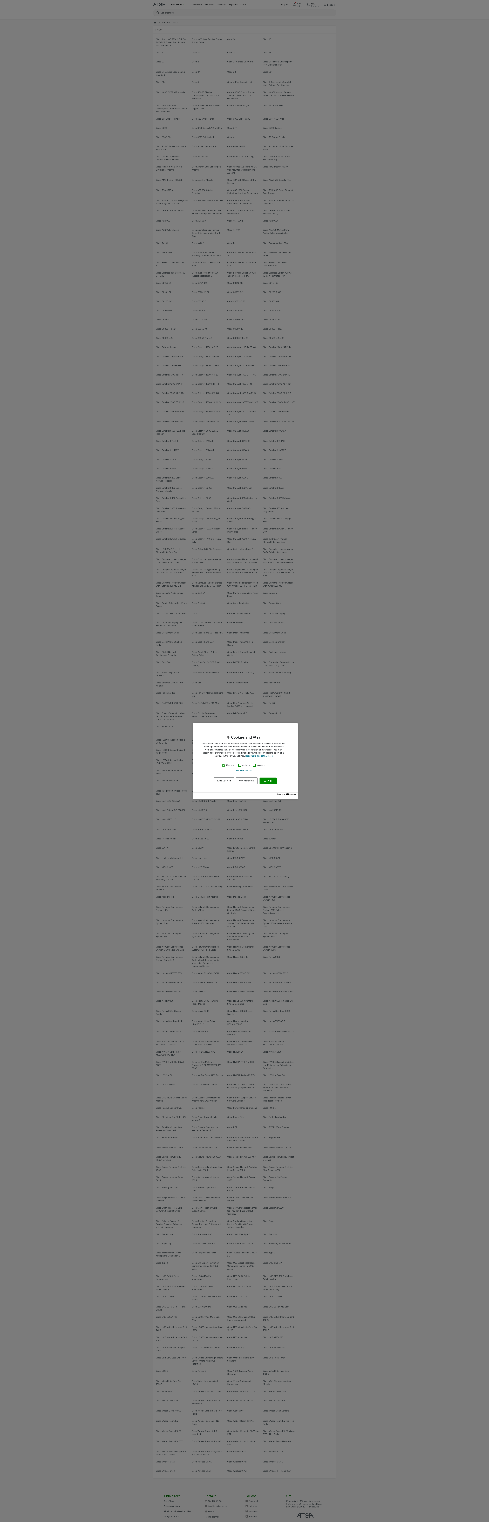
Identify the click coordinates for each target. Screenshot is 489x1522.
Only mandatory (246, 780)
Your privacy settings (244, 770)
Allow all (268, 780)
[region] (245, 761)
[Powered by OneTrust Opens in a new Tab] (287, 794)
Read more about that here (259, 755)
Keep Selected (224, 780)
